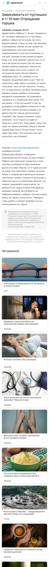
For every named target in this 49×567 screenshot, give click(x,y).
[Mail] (8, 3)
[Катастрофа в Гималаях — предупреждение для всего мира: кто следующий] (24, 503)
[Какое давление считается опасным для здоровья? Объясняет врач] (24, 389)
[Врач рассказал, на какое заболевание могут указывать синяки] (24, 427)
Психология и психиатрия (25, 11)
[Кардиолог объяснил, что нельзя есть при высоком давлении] (24, 541)
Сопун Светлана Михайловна (25, 148)
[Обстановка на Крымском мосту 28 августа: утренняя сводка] (24, 275)
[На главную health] (16, 3)
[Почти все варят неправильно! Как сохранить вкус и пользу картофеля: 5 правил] (24, 465)
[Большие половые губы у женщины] (24, 351)
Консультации (7, 11)
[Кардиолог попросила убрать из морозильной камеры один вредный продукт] (24, 313)
